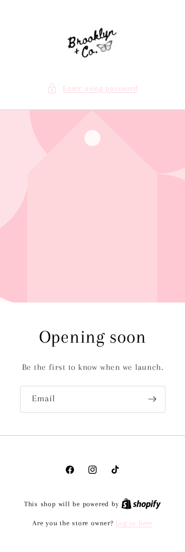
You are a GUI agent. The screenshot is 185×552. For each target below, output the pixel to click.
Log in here (134, 523)
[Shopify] (141, 504)
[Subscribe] (152, 399)
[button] (92, 89)
